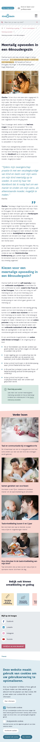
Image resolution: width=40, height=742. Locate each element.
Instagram (10, 633)
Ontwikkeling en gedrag (12, 28)
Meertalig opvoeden (7, 32)
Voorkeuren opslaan (11, 730)
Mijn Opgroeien (8, 8)
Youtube (9, 639)
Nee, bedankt (26, 737)
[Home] (2, 28)
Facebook (10, 621)
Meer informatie (9, 701)
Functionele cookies (14, 707)
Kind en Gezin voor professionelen (27, 8)
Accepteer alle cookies (11, 737)
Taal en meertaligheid (28, 28)
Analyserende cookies (15, 721)
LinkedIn (10, 627)
